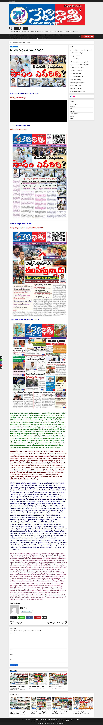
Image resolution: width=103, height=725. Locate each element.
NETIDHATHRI (18, 28)
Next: (57, 622)
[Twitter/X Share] (1, 357)
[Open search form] (79, 36)
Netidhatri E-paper (74, 104)
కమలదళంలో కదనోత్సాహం (79, 712)
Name (11, 650)
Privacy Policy (73, 109)
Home (10, 35)
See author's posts (26, 611)
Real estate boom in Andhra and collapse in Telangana (21, 38)
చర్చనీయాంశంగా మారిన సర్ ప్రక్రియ (36, 686)
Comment (12, 633)
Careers (71, 118)
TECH (49, 35)
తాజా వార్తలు (16, 46)
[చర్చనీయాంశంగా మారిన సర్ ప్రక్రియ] (38, 679)
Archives (72, 116)
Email (11, 654)
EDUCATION (54, 35)
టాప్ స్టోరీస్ (11, 46)
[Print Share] (1, 367)
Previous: (16, 622)
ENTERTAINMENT (38, 35)
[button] (1, 369)
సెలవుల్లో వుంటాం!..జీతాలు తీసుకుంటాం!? (42, 38)
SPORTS (44, 35)
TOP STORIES (15, 35)
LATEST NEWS (60, 35)
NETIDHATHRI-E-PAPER (23, 35)
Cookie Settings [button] (92, 722)
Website (11, 659)
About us (66, 35)
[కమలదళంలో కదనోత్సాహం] (83, 703)
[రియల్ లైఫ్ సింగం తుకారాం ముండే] (58, 679)
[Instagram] (74, 96)
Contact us (72, 106)
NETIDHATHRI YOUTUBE (89, 36)
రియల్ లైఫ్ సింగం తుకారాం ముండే (56, 686)
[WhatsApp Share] (1, 359)
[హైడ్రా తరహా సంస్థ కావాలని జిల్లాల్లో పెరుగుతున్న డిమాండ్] (19, 679)
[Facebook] (71, 96)
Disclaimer (72, 111)
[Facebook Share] (1, 362)
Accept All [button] (99, 722)
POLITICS (31, 35)
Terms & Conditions (74, 113)
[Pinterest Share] (1, 364)
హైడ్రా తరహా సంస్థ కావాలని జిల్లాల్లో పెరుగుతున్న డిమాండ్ (17, 687)
